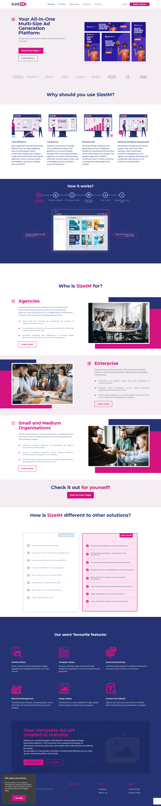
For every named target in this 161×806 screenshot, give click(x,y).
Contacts (102, 789)
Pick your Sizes (72, 200)
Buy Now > (54, 762)
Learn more (27, 344)
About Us (103, 793)
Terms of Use (134, 789)
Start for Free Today (80, 495)
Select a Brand (56, 200)
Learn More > (28, 58)
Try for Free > (33, 762)
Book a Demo (139, 4)
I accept (19, 798)
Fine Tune (105, 200)
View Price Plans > (31, 51)
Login (124, 4)
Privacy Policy (134, 793)
